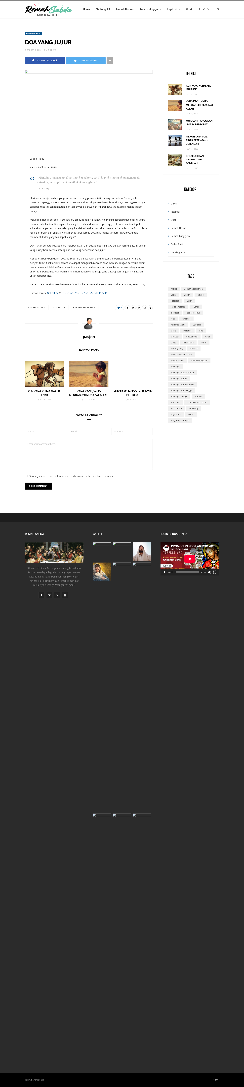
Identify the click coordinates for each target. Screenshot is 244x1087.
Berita (173, 294)
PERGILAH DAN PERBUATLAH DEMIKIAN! (194, 160)
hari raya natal (178, 306)
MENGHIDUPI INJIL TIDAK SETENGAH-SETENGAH (196, 140)
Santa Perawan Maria (197, 402)
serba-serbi (176, 408)
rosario (198, 396)
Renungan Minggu (179, 396)
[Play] (164, 572)
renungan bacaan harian (182, 372)
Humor (196, 306)
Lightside (197, 324)
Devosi (201, 294)
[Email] (144, 307)
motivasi (175, 336)
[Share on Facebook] (127, 307)
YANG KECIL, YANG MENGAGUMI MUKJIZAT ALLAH (199, 105)
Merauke (187, 330)
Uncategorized (178, 252)
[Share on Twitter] (133, 307)
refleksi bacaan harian (181, 354)
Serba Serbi (177, 244)
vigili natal (176, 414)
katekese (186, 318)
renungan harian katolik (182, 384)
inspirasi (175, 312)
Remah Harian (124, 9)
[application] (190, 558)
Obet (189, 9)
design (187, 294)
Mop (201, 330)
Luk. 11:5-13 (101, 293)
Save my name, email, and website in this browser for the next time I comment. (72, 476)
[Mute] (209, 572)
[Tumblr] (150, 307)
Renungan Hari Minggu (181, 390)
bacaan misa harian (193, 288)
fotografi (175, 300)
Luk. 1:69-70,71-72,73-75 (78, 293)
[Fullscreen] (214, 572)
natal (207, 336)
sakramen (175, 402)
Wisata (191, 414)
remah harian (36, 307)
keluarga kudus (178, 324)
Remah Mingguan (150, 9)
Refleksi (194, 348)
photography (177, 348)
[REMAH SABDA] (49, 9)
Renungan (59, 307)
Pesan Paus (188, 342)
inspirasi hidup (193, 312)
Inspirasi (172, 9)
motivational (192, 336)
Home (86, 9)
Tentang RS (103, 9)
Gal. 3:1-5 (52, 293)
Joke (173, 318)
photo (203, 342)
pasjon (89, 336)
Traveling (193, 408)
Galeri (174, 203)
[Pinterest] (138, 307)
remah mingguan (199, 360)
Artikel (174, 288)
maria (173, 330)
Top (216, 1079)
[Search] (216, 9)
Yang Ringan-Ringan (180, 420)
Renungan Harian (84, 307)
